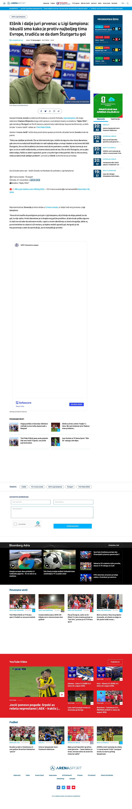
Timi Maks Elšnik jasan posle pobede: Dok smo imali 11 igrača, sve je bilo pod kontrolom (34, 440)
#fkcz (17, 189)
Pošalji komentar (73, 526)
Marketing (60, 779)
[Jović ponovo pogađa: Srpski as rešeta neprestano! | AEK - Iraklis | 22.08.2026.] (36, 681)
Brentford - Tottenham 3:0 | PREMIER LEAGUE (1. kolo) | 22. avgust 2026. (108, 710)
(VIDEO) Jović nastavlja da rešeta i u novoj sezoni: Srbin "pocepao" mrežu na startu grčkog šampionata (112, 152)
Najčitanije (115, 119)
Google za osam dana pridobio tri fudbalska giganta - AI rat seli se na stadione (22, 573)
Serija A (106, 125)
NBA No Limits (85, 3)
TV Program (75, 3)
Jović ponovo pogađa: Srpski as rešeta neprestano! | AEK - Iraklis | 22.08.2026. (33, 707)
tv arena (56, 796)
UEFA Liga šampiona (18, 17)
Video (99, 3)
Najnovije (46, 3)
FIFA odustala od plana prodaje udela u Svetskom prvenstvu (106, 576)
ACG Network (67, 775)
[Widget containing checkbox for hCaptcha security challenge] (27, 524)
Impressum (53, 775)
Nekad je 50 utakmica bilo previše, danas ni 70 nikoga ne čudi (107, 564)
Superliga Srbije (109, 136)
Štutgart (70, 487)
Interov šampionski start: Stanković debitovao (111, 129)
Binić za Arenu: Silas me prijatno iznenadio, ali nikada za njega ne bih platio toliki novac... (109, 617)
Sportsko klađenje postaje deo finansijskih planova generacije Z (106, 553)
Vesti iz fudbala (109, 148)
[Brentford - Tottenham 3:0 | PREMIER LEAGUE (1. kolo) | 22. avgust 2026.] (110, 698)
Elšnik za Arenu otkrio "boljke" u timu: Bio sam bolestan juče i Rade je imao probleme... (75, 426)
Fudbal (53, 3)
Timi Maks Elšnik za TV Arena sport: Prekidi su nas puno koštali (22, 616)
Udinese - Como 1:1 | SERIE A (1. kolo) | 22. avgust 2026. (79, 685)
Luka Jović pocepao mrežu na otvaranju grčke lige (79, 709)
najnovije (17, 775)
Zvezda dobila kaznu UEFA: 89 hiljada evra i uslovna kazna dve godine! (51, 617)
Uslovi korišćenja (107, 775)
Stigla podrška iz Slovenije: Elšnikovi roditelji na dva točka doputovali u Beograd (34, 426)
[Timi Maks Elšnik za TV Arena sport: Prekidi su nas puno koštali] (22, 603)
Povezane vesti (16, 419)
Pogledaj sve (114, 545)
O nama (80, 775)
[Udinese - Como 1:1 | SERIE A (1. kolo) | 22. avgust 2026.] (80, 673)
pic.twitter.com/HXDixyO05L (32, 189)
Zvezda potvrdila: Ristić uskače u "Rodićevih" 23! (111, 164)
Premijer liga (14, 742)
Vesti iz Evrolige (109, 170)
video (28, 775)
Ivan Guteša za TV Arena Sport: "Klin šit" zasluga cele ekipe (75, 439)
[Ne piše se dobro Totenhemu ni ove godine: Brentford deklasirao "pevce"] (22, 735)
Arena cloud (106, 3)
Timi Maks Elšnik (84, 487)
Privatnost (91, 775)
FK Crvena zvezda (37, 487)
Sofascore (24, 411)
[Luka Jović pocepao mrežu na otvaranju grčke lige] (80, 698)
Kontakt (72, 779)
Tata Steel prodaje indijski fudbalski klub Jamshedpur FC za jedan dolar (59, 572)
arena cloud (39, 775)
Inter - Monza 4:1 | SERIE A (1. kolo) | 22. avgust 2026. (108, 685)
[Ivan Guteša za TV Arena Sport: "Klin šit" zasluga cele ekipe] (55, 441)
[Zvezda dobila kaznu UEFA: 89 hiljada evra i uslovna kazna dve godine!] (51, 603)
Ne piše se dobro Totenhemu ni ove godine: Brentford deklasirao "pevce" (22, 749)
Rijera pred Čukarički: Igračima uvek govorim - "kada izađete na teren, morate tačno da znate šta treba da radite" (111, 141)
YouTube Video (18, 662)
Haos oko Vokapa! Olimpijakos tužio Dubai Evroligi (111, 175)
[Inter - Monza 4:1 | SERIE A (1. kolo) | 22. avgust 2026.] (110, 673)
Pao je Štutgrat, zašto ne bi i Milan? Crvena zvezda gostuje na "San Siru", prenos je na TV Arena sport (80, 618)
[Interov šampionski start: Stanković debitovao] (51, 735)
